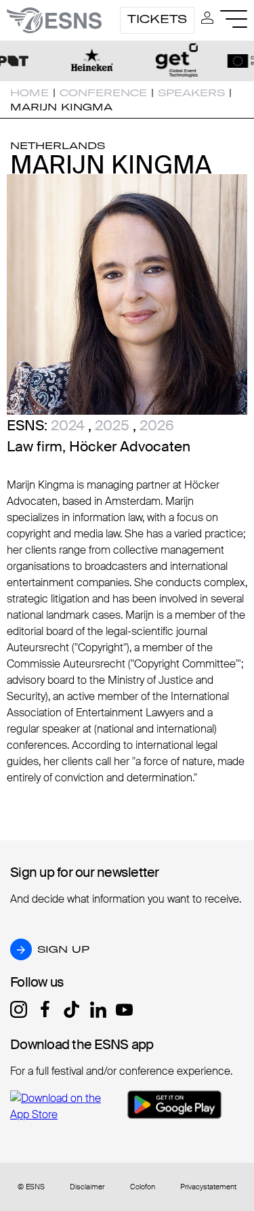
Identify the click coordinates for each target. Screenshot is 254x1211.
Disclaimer (87, 1187)
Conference (103, 93)
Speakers (191, 93)
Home (29, 93)
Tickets (157, 19)
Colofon (142, 1187)
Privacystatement (208, 1187)
